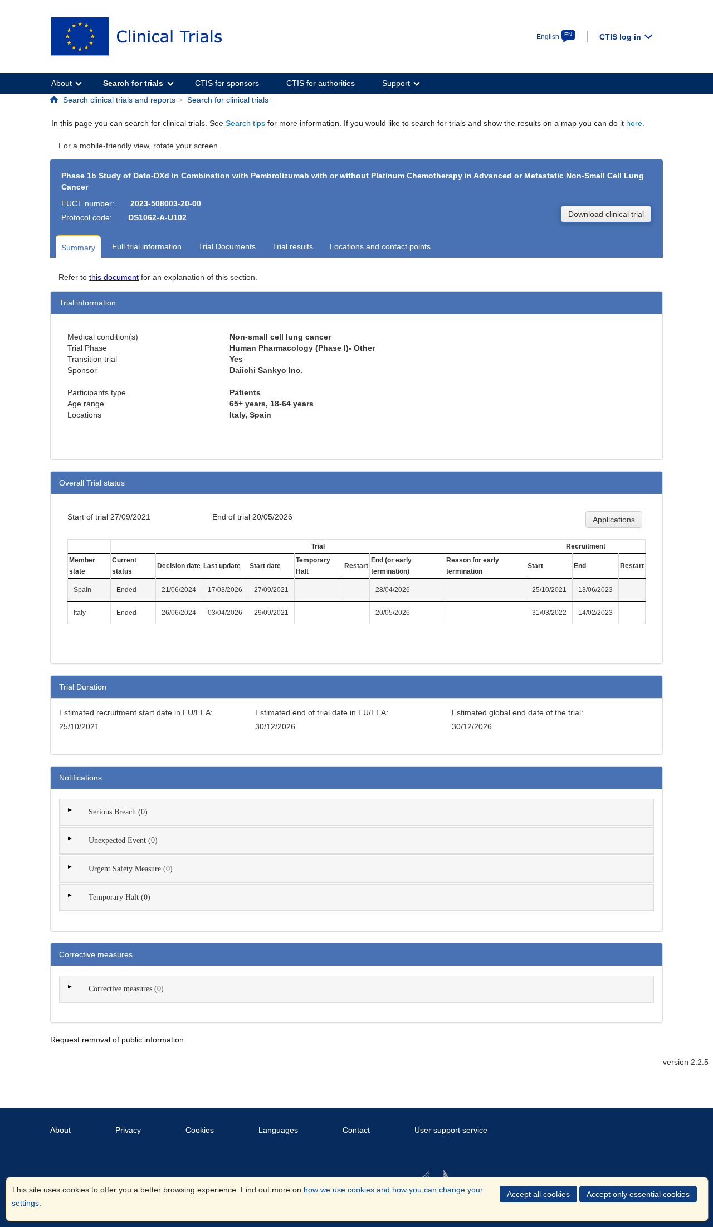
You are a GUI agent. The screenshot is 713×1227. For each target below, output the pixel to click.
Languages (278, 1130)
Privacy (128, 1130)
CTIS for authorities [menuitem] (320, 83)
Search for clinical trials (227, 99)
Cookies (199, 1130)
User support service (450, 1130)
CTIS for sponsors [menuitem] (227, 83)
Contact (356, 1130)
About (60, 1130)
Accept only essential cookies (638, 1194)
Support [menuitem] (396, 83)
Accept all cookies (538, 1194)
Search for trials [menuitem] (133, 83)
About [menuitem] (61, 83)
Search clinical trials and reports (119, 99)
